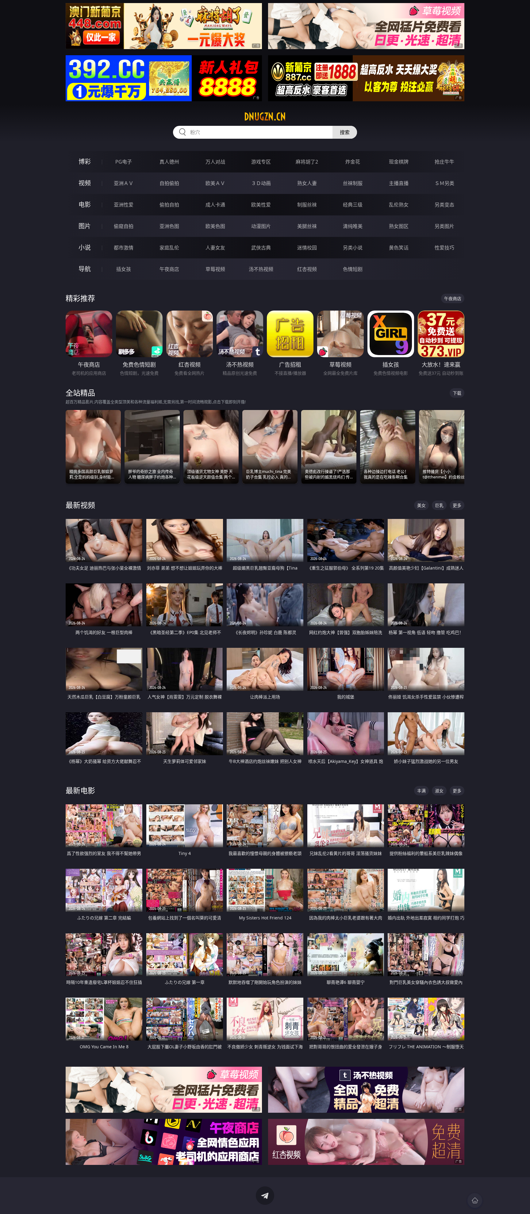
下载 (457, 393)
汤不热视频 (261, 269)
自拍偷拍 (169, 183)
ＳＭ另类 (444, 183)
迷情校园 (307, 247)
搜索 (345, 132)
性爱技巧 (444, 247)
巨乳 (439, 505)
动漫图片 (261, 226)
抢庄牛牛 (444, 161)
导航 (85, 269)
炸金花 (352, 161)
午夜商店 (169, 269)
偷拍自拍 (169, 204)
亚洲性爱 (123, 204)
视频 (85, 183)
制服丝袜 (307, 204)
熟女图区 (399, 226)
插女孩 (123, 269)
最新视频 (80, 505)
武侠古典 (261, 247)
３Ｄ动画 (261, 183)
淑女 (439, 791)
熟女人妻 (307, 183)
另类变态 (444, 204)
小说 (85, 247)
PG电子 (123, 161)
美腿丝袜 (307, 226)
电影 (85, 204)
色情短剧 (353, 269)
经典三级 (353, 204)
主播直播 (399, 183)
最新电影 (80, 790)
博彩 (85, 161)
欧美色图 (215, 226)
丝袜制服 (353, 183)
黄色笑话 (399, 247)
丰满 (421, 791)
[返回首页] (474, 1200)
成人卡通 (215, 204)
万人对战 (215, 161)
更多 (457, 505)
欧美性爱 (261, 204)
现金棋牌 (399, 161)
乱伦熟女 (399, 204)
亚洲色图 (169, 226)
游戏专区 (261, 161)
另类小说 (353, 247)
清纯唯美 (353, 226)
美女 (421, 505)
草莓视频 (215, 269)
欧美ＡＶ (215, 183)
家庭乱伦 (169, 247)
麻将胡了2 (307, 161)
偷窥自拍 (123, 226)
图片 (85, 226)
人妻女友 (215, 247)
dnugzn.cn (265, 116)
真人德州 (169, 161)
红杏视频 (307, 269)
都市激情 (123, 247)
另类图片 (444, 226)
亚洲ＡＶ (123, 183)
